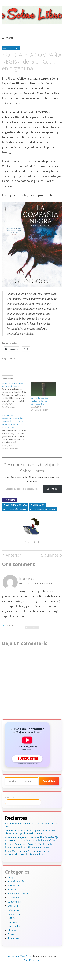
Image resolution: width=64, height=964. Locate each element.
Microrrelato (15, 913)
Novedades (14, 926)
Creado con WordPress (19, 955)
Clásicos (12, 889)
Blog (10, 877)
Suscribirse (52, 488)
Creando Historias (18, 893)
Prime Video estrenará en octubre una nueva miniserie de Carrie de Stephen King (29, 852)
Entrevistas (14, 901)
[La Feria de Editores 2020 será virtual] (16, 395)
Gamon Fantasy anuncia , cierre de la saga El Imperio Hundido (30, 832)
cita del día (14, 885)
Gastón (32, 541)
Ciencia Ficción (16, 881)
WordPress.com (31, 960)
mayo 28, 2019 (10, 48)
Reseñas (12, 930)
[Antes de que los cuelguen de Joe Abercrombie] (43, 389)
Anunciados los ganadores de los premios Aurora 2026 (31, 825)
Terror (11, 934)
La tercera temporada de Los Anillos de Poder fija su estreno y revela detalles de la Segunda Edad (31, 839)
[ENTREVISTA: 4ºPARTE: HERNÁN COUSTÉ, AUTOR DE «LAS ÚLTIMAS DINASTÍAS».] (16, 432)
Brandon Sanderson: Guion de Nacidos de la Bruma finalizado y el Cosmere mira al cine (28, 845)
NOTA (11, 917)
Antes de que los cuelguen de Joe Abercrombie (39, 400)
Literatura (13, 909)
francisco (27, 578)
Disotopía (13, 897)
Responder (32, 627)
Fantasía (13, 905)
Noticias (10, 500)
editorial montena (16, 505)
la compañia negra (16, 509)
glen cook (38, 505)
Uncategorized (16, 938)
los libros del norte (44, 509)
